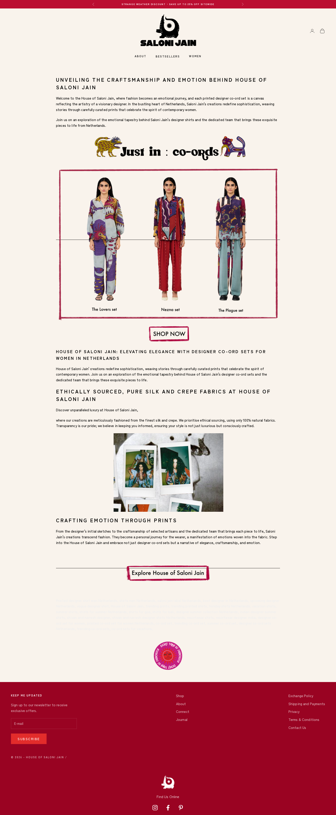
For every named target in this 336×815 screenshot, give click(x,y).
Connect (182, 711)
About (141, 56)
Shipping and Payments (306, 703)
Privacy (293, 711)
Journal (181, 719)
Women (195, 56)
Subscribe (29, 738)
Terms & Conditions (304, 719)
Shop (180, 695)
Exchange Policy (300, 695)
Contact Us (297, 727)
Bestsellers (168, 56)
